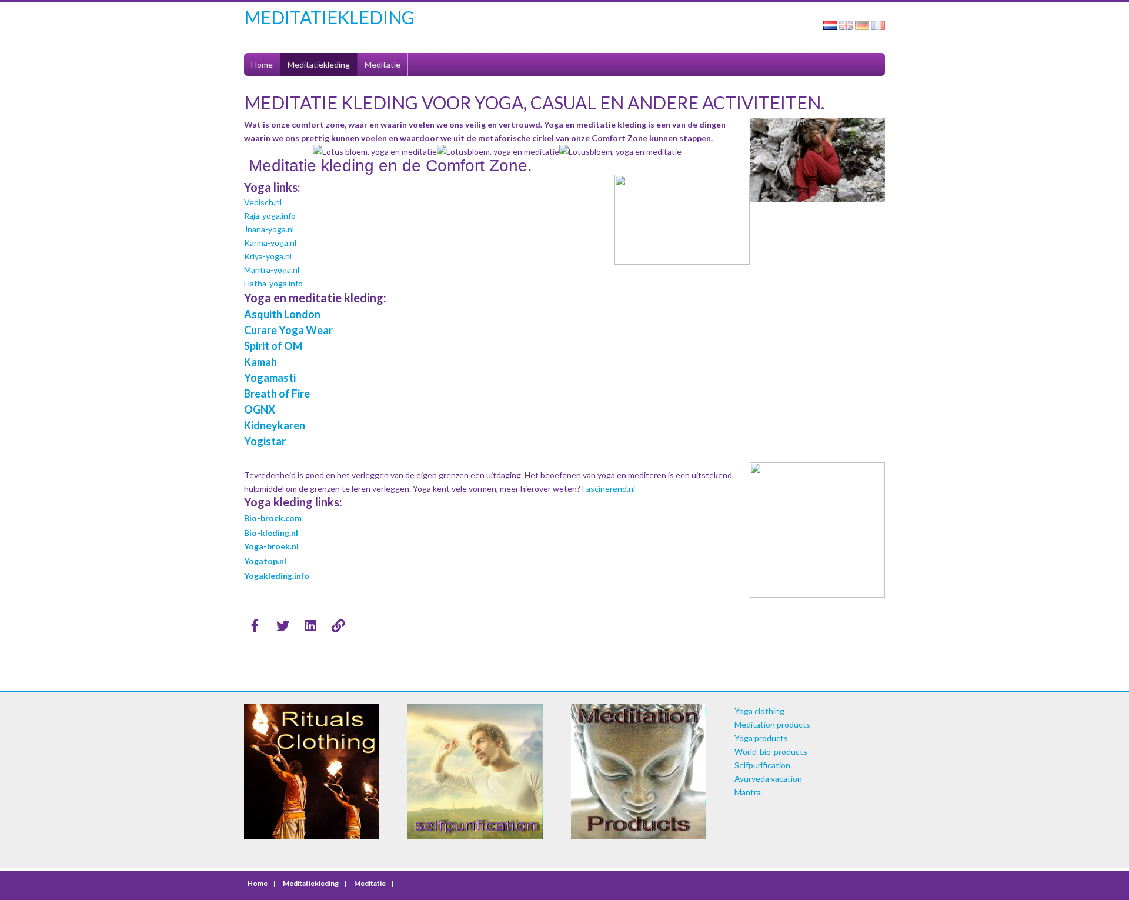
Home (262, 64)
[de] (862, 27)
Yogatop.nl (265, 561)
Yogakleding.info (276, 576)
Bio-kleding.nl (271, 533)
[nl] (830, 27)
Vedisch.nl (263, 202)
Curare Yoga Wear (288, 330)
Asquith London (282, 314)
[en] (846, 27)
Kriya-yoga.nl (268, 256)
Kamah (260, 361)
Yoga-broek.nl (271, 546)
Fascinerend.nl (608, 489)
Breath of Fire (278, 393)
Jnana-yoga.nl (269, 229)
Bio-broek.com (273, 518)
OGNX (259, 409)
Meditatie (382, 64)
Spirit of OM (273, 345)
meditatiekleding (329, 17)
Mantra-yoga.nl (271, 270)
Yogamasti (270, 377)
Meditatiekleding (319, 64)
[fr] (878, 27)
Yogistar (265, 441)
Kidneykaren (274, 425)
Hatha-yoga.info (273, 283)
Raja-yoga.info (270, 216)
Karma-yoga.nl (270, 243)
